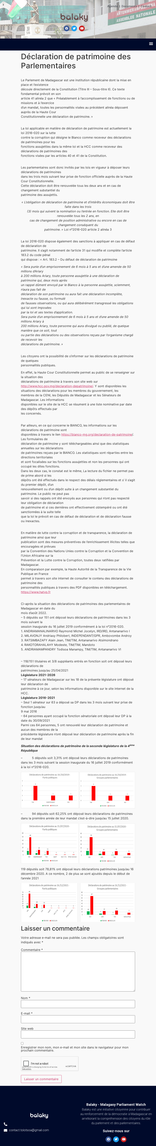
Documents (129, 6)
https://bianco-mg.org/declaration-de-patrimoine (96, 434)
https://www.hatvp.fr (36, 592)
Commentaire (32, 949)
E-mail (27, 1013)
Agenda (112, 6)
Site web (27, 1028)
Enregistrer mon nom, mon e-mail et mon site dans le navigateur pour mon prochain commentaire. (74, 1049)
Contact (146, 6)
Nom (25, 997)
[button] (151, 43)
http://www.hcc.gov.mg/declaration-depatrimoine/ (57, 386)
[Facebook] (66, 28)
